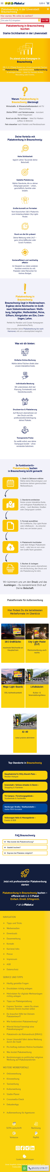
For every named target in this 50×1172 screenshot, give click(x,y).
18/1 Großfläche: (13, 642)
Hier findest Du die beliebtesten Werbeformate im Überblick (25, 612)
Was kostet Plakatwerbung (19, 1052)
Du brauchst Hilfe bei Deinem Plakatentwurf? (21, 1015)
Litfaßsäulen (37, 687)
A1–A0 (25, 732)
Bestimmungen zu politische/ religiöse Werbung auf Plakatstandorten (25, 1058)
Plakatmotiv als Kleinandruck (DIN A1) (24, 1034)
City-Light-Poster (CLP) (37, 643)
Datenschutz (12, 969)
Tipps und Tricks (14, 923)
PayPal (36, 1137)
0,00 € (42, 3)
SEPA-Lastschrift (14, 1127)
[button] (22, 1148)
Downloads (12, 933)
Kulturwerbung (14, 1089)
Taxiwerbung (13, 1083)
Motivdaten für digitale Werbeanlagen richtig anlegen (24, 994)
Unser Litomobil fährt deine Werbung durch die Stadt (24, 1040)
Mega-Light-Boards (13, 687)
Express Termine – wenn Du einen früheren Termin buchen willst (23, 1007)
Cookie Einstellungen (25, 1159)
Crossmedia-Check (15, 1099)
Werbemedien (13, 928)
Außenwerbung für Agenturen (21, 1112)
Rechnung (36, 1127)
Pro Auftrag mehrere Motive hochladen (25, 1047)
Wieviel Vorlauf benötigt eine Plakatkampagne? (20, 1027)
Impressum (12, 959)
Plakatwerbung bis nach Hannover (25, 330)
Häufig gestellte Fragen (18, 983)
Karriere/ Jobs (13, 948)
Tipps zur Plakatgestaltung (19, 1001)
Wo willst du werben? (17, 16)
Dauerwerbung (14, 938)
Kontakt (10, 943)
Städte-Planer (13, 1094)
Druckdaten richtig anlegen (19, 988)
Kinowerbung (13, 1078)
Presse (10, 954)
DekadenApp (13, 1104)
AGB (9, 964)
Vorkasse (14, 1137)
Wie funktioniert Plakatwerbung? (22, 1021)
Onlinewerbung (14, 1073)
